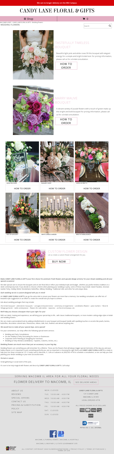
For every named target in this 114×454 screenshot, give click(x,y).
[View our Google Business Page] (60, 437)
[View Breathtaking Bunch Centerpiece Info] (91, 213)
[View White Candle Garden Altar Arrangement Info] (57, 213)
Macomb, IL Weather (45, 443)
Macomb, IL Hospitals (69, 440)
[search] (110, 26)
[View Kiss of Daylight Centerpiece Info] (22, 213)
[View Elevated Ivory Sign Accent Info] (22, 161)
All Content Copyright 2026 (35, 449)
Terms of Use (64, 451)
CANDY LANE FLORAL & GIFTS (57, 10)
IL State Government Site (67, 443)
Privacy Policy (77, 449)
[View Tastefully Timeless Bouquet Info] (33, 55)
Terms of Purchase (96, 449)
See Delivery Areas (86, 382)
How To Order (66, 65)
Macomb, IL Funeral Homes (46, 440)
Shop (30, 19)
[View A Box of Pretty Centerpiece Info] (91, 161)
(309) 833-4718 (94, 400)
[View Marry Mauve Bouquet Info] (33, 110)
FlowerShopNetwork (59, 449)
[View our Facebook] (53, 437)
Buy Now (59, 261)
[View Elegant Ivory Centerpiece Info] (57, 161)
